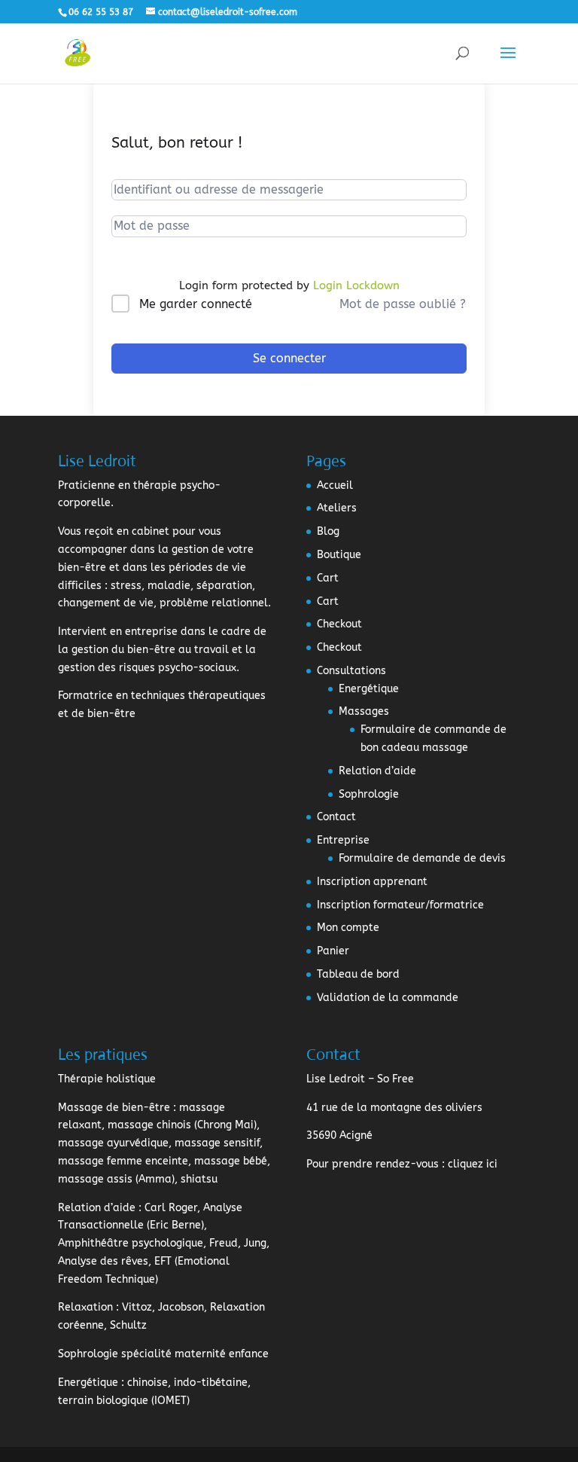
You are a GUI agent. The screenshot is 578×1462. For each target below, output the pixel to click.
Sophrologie (369, 794)
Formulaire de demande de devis (422, 858)
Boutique (339, 554)
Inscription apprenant (372, 881)
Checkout (339, 624)
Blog (328, 531)
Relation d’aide (377, 771)
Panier (333, 951)
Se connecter (289, 358)
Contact (336, 816)
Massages (364, 711)
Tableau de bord (358, 974)
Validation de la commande (387, 997)
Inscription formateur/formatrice (400, 905)
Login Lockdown (356, 285)
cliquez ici (472, 1164)
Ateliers (337, 508)
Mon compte (348, 927)
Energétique (369, 688)
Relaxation (85, 1307)
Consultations (351, 670)
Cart (328, 578)
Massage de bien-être (114, 1107)
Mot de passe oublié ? (402, 304)
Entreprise (343, 840)
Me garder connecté (195, 304)
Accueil (335, 485)
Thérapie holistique (107, 1079)
